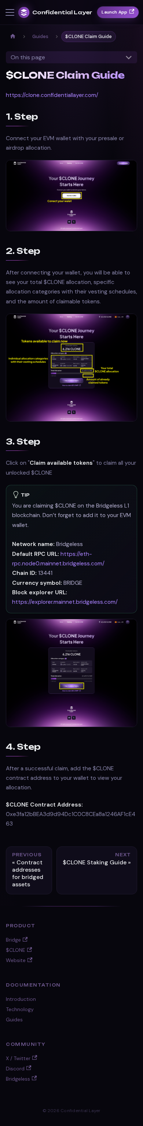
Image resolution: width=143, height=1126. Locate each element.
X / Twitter (18, 1058)
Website (16, 960)
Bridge (13, 939)
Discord (15, 1068)
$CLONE (15, 950)
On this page (28, 57)
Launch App (114, 12)
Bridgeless (18, 1079)
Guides (14, 1019)
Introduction (21, 999)
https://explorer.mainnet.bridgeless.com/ (65, 602)
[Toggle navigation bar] (9, 12)
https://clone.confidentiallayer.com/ (52, 95)
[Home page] (13, 36)
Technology (20, 1009)
